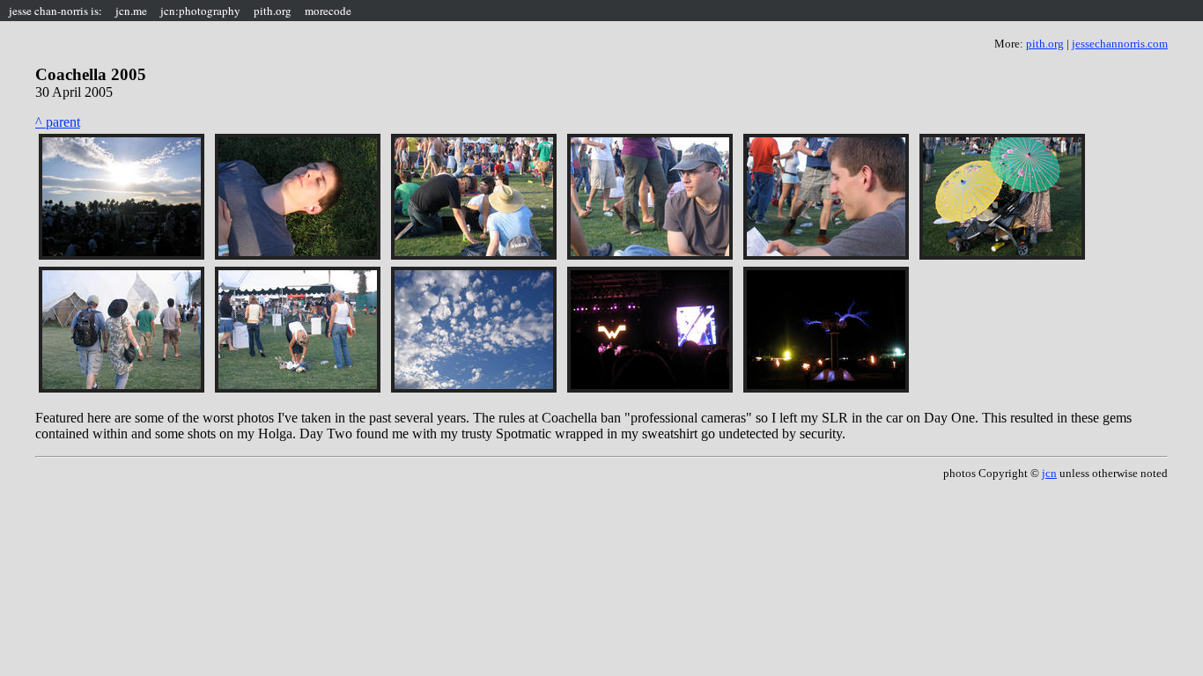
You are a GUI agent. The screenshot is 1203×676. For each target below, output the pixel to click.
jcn (1049, 473)
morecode (328, 10)
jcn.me (131, 10)
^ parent (57, 121)
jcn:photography (200, 10)
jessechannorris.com (1120, 43)
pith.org (273, 10)
